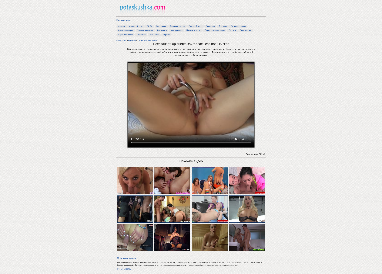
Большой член (195, 26)
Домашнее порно (125, 30)
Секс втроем (245, 30)
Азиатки (121, 26)
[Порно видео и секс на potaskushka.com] (142, 8)
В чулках (223, 26)
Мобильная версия (126, 258)
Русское (232, 30)
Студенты (141, 34)
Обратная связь (124, 269)
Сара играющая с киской (147, 40)
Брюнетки (210, 26)
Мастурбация (176, 30)
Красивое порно (124, 20)
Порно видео (121, 40)
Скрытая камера (125, 34)
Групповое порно (238, 26)
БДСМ (150, 26)
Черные (166, 34)
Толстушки (154, 34)
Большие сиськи (177, 26)
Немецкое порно (193, 30)
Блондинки (161, 26)
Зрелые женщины (145, 30)
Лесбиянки (162, 30)
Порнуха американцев (215, 30)
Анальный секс (136, 26)
